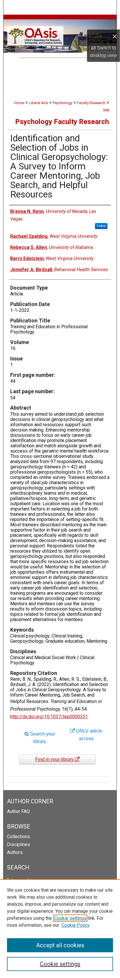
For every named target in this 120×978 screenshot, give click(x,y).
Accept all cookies (60, 945)
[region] (60, 928)
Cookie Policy (75, 925)
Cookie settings (70, 918)
